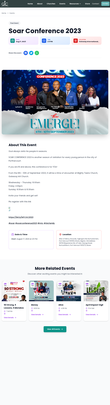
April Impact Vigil (94, 304)
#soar (12, 223)
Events (12, 13)
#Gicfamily (49, 223)
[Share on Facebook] (26, 53)
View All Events (53, 329)
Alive (60, 304)
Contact (95, 3)
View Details (9, 318)
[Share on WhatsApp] (37, 53)
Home (4, 13)
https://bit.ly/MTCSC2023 (21, 217)
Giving (105, 3)
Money (34, 304)
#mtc (40, 223)
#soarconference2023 (26, 223)
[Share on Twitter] (31, 53)
